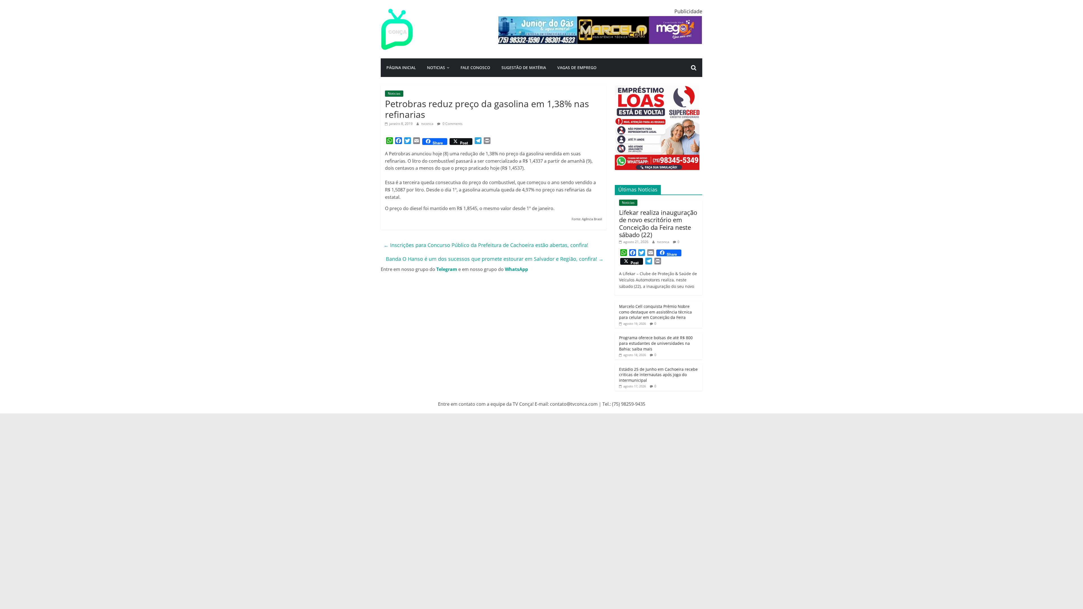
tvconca (427, 123)
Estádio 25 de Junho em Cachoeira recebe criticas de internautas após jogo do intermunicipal (658, 375)
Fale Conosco (475, 67)
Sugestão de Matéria (523, 67)
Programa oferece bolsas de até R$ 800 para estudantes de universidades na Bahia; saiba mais (656, 343)
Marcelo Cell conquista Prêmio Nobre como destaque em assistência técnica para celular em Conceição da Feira (655, 312)
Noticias (436, 67)
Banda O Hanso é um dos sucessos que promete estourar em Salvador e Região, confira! (495, 258)
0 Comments (452, 123)
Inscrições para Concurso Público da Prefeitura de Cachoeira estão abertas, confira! (486, 245)
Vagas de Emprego (576, 67)
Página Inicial (401, 67)
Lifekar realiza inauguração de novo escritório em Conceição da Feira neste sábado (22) (658, 223)
